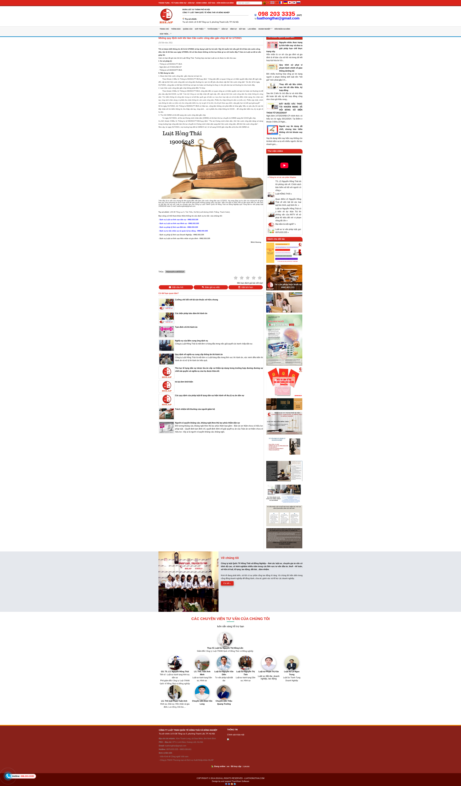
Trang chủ (164, 29)
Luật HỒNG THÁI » (283, 194)
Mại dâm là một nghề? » (285, 224)
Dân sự (225, 29)
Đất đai (242, 29)
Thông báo (176, 29)
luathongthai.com (254, 778)
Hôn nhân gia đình (282, 29)
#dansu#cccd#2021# (175, 272)
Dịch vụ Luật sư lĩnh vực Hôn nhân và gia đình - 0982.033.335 (185, 238)
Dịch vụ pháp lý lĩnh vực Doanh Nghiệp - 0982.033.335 (182, 235)
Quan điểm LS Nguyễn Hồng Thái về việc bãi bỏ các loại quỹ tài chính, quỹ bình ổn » (288, 202)
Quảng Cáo (187, 29)
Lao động (252, 29)
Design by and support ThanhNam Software (230, 781)
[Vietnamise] (268, 3)
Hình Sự (233, 29)
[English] (272, 3)
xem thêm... (165, 34)
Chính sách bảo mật (235, 735)
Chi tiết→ (227, 583)
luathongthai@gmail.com (278, 18)
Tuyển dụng (212, 29)
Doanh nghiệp (264, 29)
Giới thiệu (199, 29)
